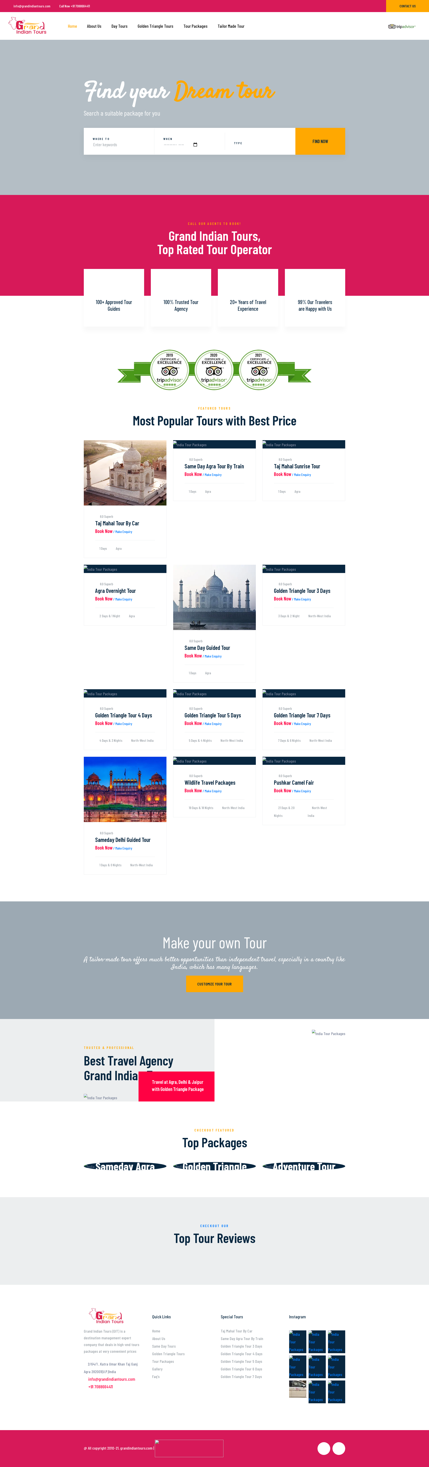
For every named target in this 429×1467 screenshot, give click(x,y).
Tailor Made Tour (231, 26)
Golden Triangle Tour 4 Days (123, 715)
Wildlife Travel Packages (210, 782)
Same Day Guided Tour (207, 647)
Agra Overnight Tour (115, 590)
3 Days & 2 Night (289, 616)
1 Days (103, 548)
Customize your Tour (214, 983)
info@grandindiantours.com (31, 6)
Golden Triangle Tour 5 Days (213, 715)
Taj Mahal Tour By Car (117, 523)
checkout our (214, 1226)
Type (238, 143)
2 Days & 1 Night (109, 616)
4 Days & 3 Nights (110, 740)
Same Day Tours (164, 1346)
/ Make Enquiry (113, 531)
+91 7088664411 (74, 6)
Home (72, 26)
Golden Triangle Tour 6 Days (241, 1368)
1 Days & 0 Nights (110, 865)
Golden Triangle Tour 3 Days (302, 590)
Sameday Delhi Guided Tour (123, 839)
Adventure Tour (304, 1166)
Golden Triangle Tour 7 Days (302, 715)
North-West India (319, 616)
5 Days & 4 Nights (200, 740)
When (167, 138)
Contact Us (408, 6)
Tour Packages (195, 26)
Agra (118, 548)
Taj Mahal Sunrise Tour (297, 466)
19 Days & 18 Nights (200, 807)
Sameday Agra (125, 1166)
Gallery (157, 1368)
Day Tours (119, 26)
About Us (94, 26)
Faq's (156, 1376)
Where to (101, 138)
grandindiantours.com (136, 1448)
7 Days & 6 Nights (289, 740)
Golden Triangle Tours (155, 26)
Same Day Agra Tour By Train (214, 466)
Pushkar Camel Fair (294, 782)
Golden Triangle (215, 1166)
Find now (320, 141)
